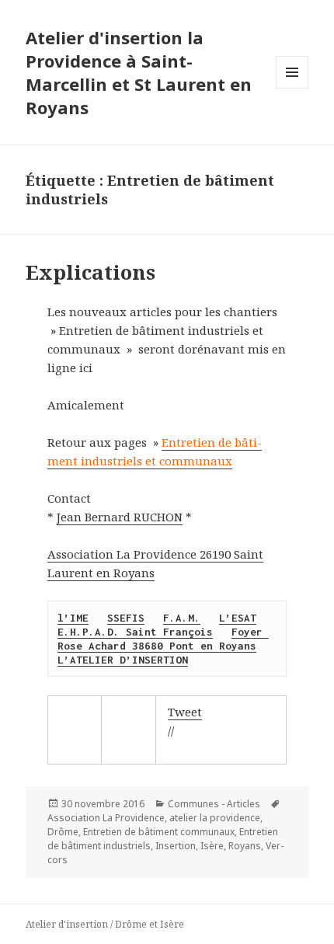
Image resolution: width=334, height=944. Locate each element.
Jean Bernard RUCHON (120, 516)
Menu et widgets (292, 88)
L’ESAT (237, 617)
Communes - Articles (214, 803)
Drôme (62, 831)
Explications (90, 272)
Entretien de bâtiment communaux (159, 831)
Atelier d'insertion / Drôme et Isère (105, 924)
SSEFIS (125, 617)
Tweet (185, 711)
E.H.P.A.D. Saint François (135, 631)
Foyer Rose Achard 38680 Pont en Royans (163, 638)
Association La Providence (106, 817)
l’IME (73, 617)
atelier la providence (214, 817)
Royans (244, 845)
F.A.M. (181, 617)
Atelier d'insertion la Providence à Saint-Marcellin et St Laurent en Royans (139, 72)
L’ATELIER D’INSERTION (122, 659)
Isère (212, 845)
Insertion (175, 845)
